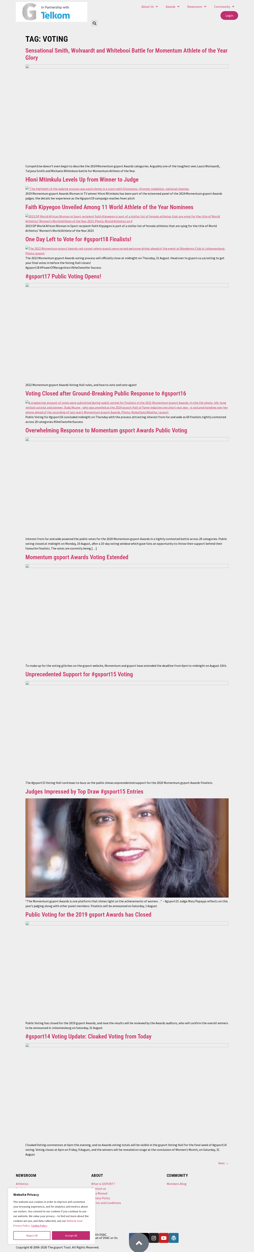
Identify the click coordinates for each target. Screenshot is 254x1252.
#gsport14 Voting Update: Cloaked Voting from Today (88, 1036)
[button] (94, 23)
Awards (170, 7)
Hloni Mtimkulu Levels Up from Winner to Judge (82, 179)
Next (223, 1163)
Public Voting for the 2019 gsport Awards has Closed (88, 914)
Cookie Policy (39, 1225)
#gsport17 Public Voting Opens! (63, 276)
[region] (51, 1216)
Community (222, 7)
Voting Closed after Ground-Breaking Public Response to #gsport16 (105, 393)
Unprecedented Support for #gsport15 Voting (79, 674)
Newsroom (194, 7)
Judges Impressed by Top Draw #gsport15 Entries (84, 791)
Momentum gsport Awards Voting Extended (76, 557)
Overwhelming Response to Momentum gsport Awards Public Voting (106, 430)
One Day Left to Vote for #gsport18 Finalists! (78, 239)
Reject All (32, 1235)
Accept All (71, 1235)
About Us (147, 7)
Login (229, 15)
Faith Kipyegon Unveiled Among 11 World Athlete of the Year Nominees (109, 207)
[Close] (89, 1193)
